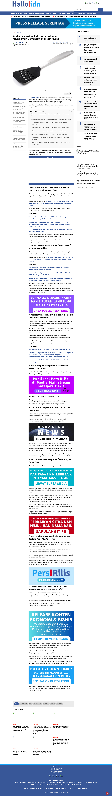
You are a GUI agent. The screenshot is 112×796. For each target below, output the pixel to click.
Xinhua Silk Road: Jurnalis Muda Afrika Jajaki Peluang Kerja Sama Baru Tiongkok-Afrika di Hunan (49, 218)
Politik (25, 13)
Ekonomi (31, 13)
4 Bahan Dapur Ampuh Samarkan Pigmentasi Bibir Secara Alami (90, 38)
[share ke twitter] (58, 43)
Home (13, 13)
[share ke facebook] (54, 43)
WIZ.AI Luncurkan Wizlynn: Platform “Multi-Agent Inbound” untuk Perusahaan (91, 60)
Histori (32, 789)
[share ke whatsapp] (61, 43)
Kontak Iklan (82, 789)
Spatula (53, 703)
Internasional (80, 13)
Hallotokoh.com (54, 782)
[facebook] (86, 3)
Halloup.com (23, 782)
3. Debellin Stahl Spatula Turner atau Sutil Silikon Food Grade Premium (49, 123)
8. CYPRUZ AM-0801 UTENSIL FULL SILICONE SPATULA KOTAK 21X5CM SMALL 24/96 (51, 144)
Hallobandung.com (36, 784)
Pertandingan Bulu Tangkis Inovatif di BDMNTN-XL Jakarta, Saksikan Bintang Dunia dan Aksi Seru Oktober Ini (88, 183)
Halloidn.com (67, 784)
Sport (54, 13)
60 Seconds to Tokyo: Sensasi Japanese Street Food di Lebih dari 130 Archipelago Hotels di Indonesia (51, 274)
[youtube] (97, 3)
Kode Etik (50, 789)
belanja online (24, 703)
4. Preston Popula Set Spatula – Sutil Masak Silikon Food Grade (50, 127)
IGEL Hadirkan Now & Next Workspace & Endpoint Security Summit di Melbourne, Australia (49, 269)
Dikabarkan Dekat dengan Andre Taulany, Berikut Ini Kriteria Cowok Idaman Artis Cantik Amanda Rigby (90, 81)
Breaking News (38, 703)
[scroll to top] (107, 793)
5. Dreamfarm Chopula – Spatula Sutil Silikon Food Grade (49, 131)
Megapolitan (62, 13)
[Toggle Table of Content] (70, 111)
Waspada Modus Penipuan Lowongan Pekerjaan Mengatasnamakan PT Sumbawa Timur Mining (90, 126)
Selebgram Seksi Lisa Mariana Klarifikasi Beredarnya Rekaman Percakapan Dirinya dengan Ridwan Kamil (89, 70)
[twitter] (90, 3)
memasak (46, 703)
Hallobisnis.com (63, 782)
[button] (65, 94)
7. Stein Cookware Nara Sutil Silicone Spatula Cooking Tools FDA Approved (50, 138)
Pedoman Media (61, 789)
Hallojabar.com (73, 782)
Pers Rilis (89, 13)
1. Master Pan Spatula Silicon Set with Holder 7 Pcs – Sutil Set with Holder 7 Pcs (50, 115)
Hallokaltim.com (82, 782)
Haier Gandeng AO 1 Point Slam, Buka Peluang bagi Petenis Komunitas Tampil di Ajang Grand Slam (90, 105)
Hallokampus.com (58, 784)
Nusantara (70, 13)
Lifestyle (48, 13)
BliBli (30, 703)
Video (95, 13)
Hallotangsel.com (92, 782)
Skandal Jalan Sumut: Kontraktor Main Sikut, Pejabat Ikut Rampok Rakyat (76, 16)
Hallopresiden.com (43, 782)
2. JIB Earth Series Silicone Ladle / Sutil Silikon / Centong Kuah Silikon (51, 119)
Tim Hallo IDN (20, 43)
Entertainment (40, 13)
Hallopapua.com (76, 784)
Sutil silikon (59, 703)
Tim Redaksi (41, 789)
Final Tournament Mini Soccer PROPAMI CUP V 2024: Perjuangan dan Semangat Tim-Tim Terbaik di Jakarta (90, 137)
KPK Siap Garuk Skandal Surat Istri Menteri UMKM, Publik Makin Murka (32, 16)
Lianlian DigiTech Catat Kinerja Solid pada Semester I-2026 (49, 349)
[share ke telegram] (64, 43)
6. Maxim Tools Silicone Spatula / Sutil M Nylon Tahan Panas (49, 134)
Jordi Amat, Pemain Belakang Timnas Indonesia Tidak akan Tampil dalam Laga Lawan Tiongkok (88, 173)
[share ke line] (68, 43)
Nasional (19, 13)
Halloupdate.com (32, 782)
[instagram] (94, 3)
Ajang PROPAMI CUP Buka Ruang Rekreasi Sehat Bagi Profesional (87, 165)
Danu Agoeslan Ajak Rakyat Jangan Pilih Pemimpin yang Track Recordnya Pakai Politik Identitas (90, 116)
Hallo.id (17, 782)
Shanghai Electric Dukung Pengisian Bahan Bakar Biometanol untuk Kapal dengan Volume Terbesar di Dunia (50, 279)
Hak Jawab (72, 789)
